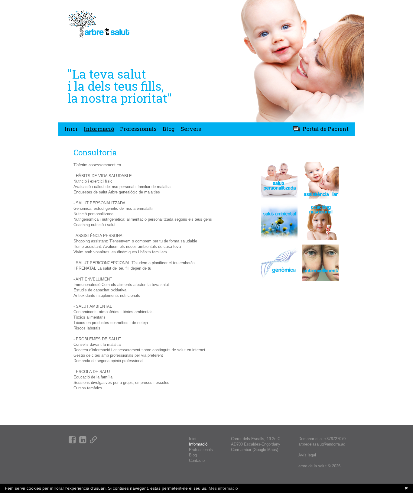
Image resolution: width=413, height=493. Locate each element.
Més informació (222, 488)
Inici (71, 128)
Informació (99, 128)
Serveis (191, 128)
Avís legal (307, 455)
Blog (169, 128)
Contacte (197, 460)
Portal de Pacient (326, 128)
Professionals (138, 128)
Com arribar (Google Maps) (254, 449)
